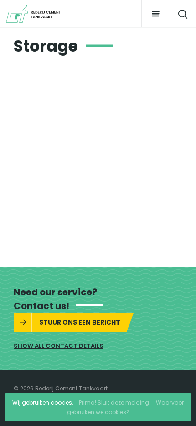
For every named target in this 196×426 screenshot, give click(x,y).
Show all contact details (58, 345)
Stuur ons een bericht (79, 322)
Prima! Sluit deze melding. (114, 402)
